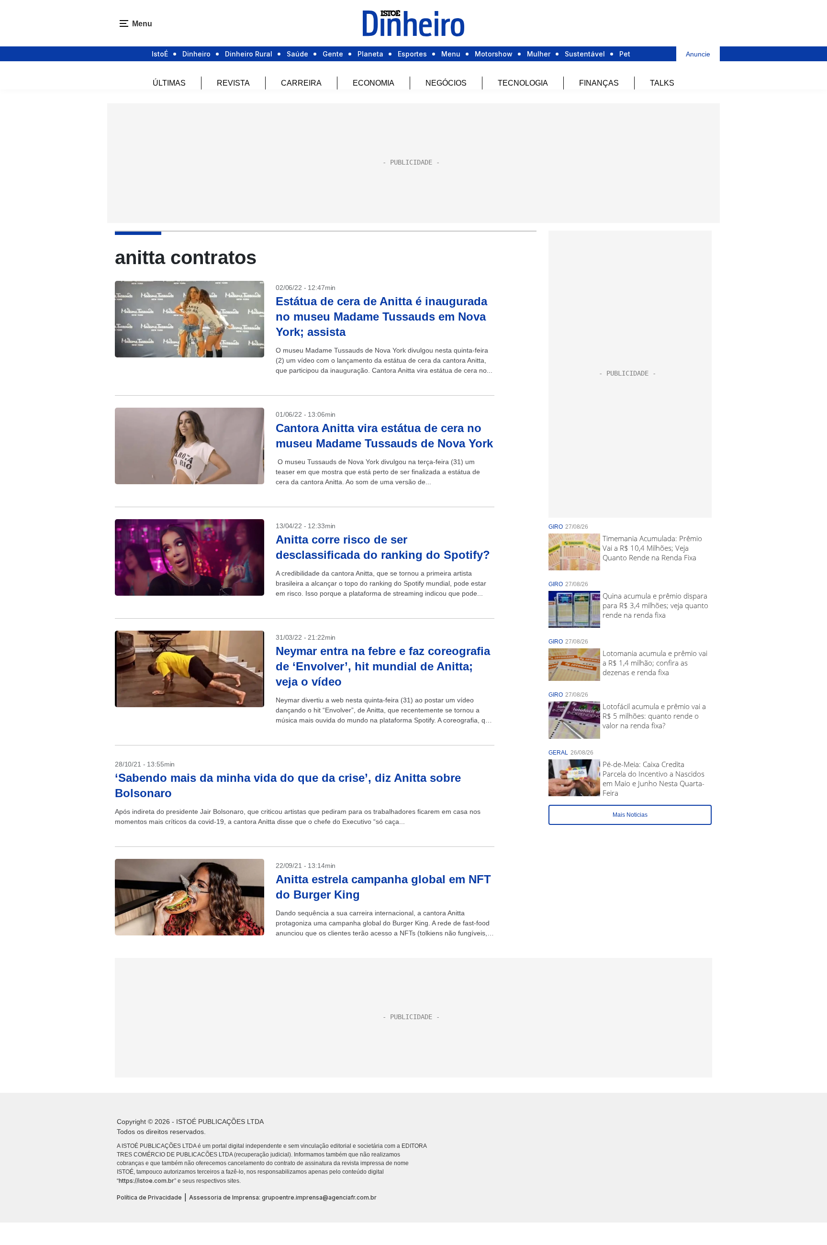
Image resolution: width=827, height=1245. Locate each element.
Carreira (301, 83)
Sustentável (585, 54)
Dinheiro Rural (248, 54)
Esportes (412, 54)
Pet (624, 54)
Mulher (538, 54)
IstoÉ (160, 54)
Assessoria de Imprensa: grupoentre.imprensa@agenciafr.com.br (283, 1197)
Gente (333, 54)
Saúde (297, 54)
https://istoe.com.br (146, 1180)
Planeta (370, 54)
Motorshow (494, 54)
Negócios (446, 83)
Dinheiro (196, 54)
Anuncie (698, 54)
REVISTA (233, 83)
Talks (662, 83)
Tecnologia (523, 83)
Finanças (599, 83)
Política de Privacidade (149, 1197)
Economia (373, 83)
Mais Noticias (630, 814)
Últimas (169, 83)
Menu (450, 54)
